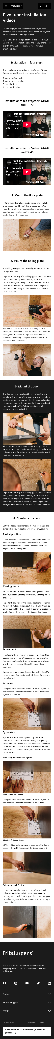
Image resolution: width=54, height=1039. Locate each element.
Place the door (11, 84)
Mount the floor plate (14, 78)
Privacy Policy (8, 1023)
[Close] (48, 1031)
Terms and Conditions (35, 1023)
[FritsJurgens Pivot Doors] (16, 6)
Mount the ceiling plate (14, 81)
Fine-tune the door (13, 87)
